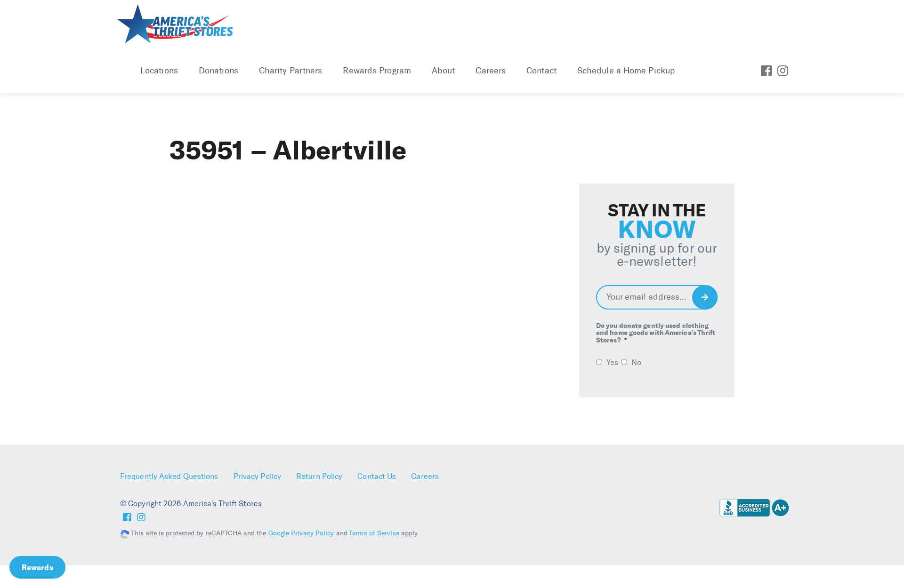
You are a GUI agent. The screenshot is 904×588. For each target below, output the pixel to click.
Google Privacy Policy (301, 533)
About (443, 70)
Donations (218, 70)
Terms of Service (374, 533)
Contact (541, 70)
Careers (491, 70)
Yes (612, 362)
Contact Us (376, 476)
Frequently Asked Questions (169, 476)
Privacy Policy (257, 476)
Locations (159, 70)
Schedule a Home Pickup (626, 70)
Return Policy (319, 476)
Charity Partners (291, 70)
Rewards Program (377, 70)
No (636, 362)
